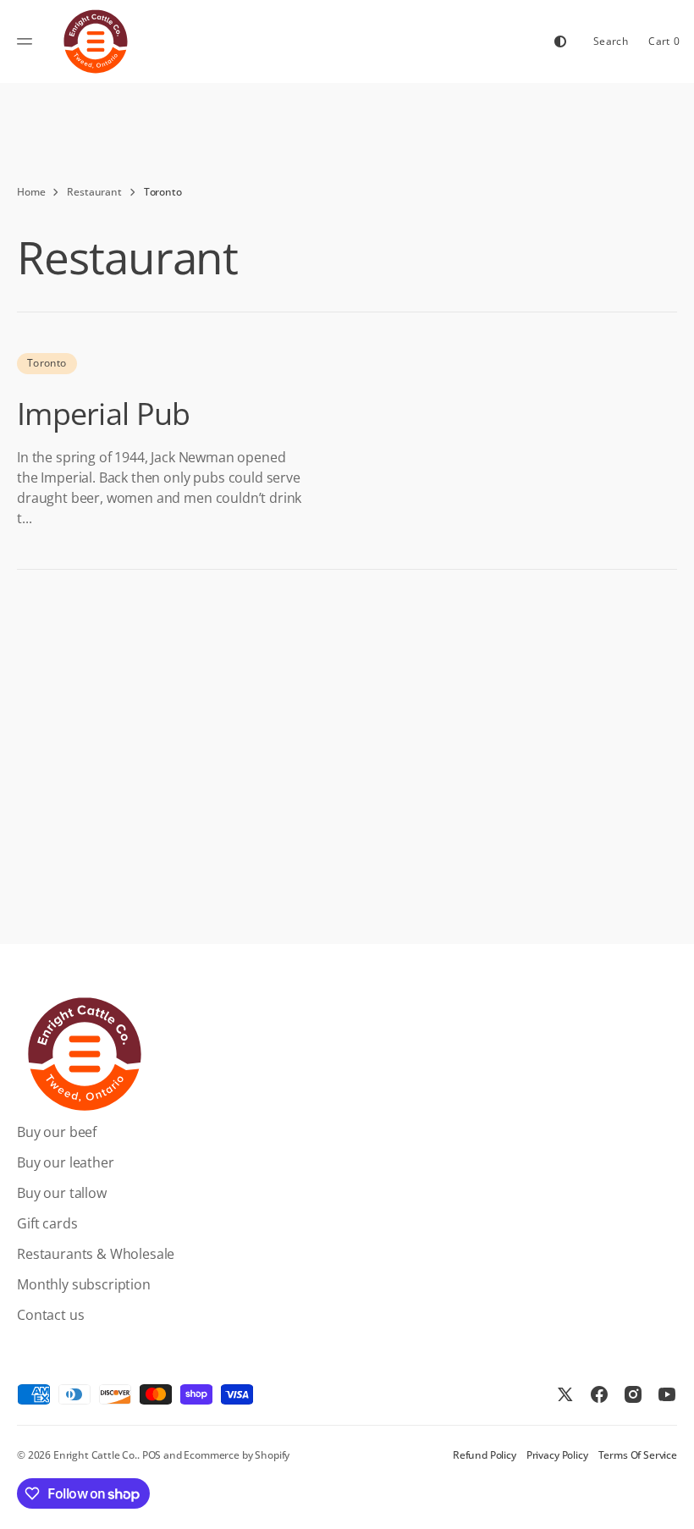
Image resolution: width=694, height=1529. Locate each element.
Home (31, 192)
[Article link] (347, 441)
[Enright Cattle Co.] (96, 41)
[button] (27, 41)
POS (152, 1455)
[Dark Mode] (560, 41)
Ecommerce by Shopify (236, 1455)
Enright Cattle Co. (95, 1455)
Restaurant (94, 192)
